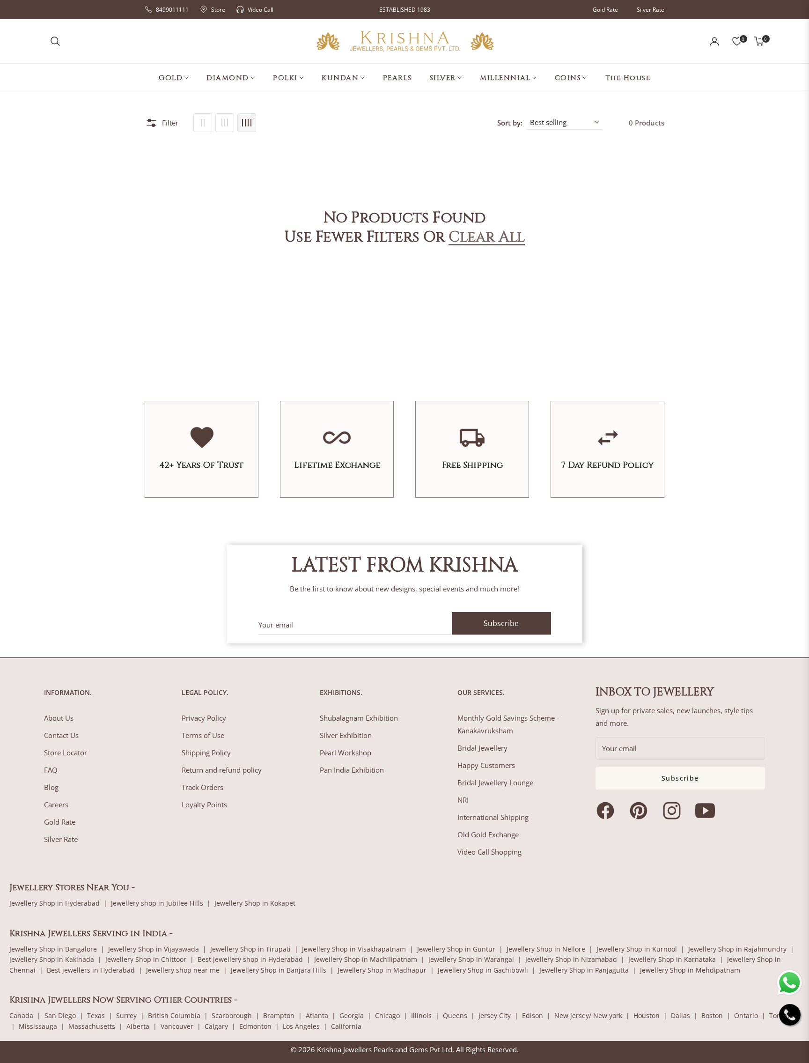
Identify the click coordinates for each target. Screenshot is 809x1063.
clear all (487, 237)
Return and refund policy (222, 770)
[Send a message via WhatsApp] (789, 982)
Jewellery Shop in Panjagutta (584, 970)
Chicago (387, 1015)
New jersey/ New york (588, 1015)
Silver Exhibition (346, 735)
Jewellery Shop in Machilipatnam (365, 959)
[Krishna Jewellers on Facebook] (608, 810)
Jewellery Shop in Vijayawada (153, 949)
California (346, 1026)
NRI (463, 800)
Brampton (278, 1015)
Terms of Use (203, 735)
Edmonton (255, 1026)
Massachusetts (91, 1026)
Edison (532, 1015)
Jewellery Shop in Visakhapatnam (354, 949)
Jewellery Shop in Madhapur (382, 970)
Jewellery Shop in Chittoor (145, 959)
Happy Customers (486, 765)
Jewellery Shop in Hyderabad (54, 903)
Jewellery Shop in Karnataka (672, 959)
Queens (455, 1015)
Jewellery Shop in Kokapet (254, 903)
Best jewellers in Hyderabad (91, 970)
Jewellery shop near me (183, 970)
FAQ (51, 770)
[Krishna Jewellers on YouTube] (707, 810)
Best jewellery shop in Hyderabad (250, 959)
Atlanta (317, 1015)
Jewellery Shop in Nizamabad (571, 959)
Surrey (126, 1015)
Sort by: (509, 122)
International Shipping (493, 817)
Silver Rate (650, 10)
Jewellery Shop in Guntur (456, 949)
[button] (55, 41)
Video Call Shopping (489, 851)
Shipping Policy (206, 752)
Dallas (680, 1015)
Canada (21, 1015)
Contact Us (61, 735)
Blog (51, 787)
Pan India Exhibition (352, 770)
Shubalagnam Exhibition (359, 718)
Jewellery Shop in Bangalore (53, 949)
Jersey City (494, 1015)
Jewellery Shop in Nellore (546, 949)
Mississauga (38, 1026)
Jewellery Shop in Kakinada (51, 959)
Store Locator (65, 752)
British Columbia (174, 1015)
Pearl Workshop (345, 752)
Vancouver (177, 1026)
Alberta (137, 1026)
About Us (59, 718)
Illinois (421, 1015)
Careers (56, 804)
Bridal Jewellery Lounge (495, 782)
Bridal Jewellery (482, 748)
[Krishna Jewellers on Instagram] (674, 810)
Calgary (216, 1026)
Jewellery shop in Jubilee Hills (157, 903)
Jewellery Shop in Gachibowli (483, 970)
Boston (712, 1015)
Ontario (746, 1015)
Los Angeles (301, 1026)
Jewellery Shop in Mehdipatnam (690, 970)
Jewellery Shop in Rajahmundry (737, 949)
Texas (96, 1015)
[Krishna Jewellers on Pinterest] (641, 810)
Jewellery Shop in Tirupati (250, 949)
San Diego (60, 1015)
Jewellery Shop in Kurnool (636, 949)
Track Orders (202, 787)
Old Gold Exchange (488, 834)
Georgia (351, 1015)
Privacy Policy (204, 718)
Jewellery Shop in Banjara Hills (278, 970)
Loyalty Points (204, 804)
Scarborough (232, 1015)
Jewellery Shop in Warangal (471, 959)
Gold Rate (605, 10)
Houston (646, 1015)
